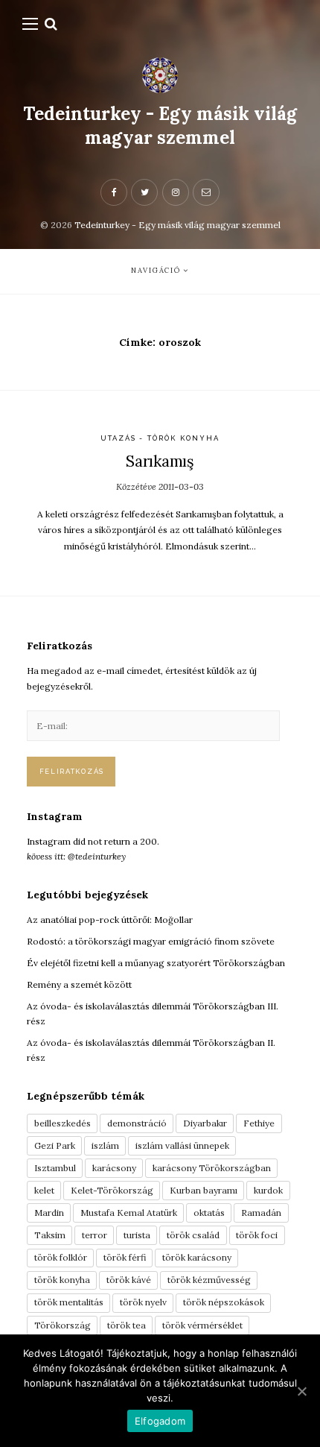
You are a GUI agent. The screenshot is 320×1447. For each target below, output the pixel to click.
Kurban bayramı (203, 1190)
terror (94, 1234)
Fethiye (259, 1123)
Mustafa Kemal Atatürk (128, 1212)
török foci (257, 1234)
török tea (126, 1325)
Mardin (49, 1212)
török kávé (128, 1279)
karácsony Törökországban (212, 1167)
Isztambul (55, 1167)
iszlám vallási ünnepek (182, 1145)
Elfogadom (160, 1421)
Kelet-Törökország (112, 1190)
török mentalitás (68, 1302)
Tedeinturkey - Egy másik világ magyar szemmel (160, 125)
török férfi (124, 1257)
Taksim (49, 1234)
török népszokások (223, 1302)
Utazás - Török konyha (160, 438)
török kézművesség (209, 1279)
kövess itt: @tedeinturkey (76, 856)
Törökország (62, 1325)
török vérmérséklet (202, 1325)
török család (193, 1234)
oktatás (209, 1212)
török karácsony (196, 1257)
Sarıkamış (159, 461)
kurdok (268, 1190)
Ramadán (261, 1212)
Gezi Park (54, 1145)
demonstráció (137, 1123)
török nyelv (143, 1302)
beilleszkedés (62, 1123)
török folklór (60, 1257)
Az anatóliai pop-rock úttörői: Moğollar (110, 919)
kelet (44, 1190)
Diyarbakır (205, 1123)
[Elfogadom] (301, 1391)
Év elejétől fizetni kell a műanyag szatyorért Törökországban (156, 962)
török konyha (62, 1279)
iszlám (105, 1145)
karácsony (114, 1167)
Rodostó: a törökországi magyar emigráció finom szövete (151, 941)
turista (137, 1234)
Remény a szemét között (79, 984)
